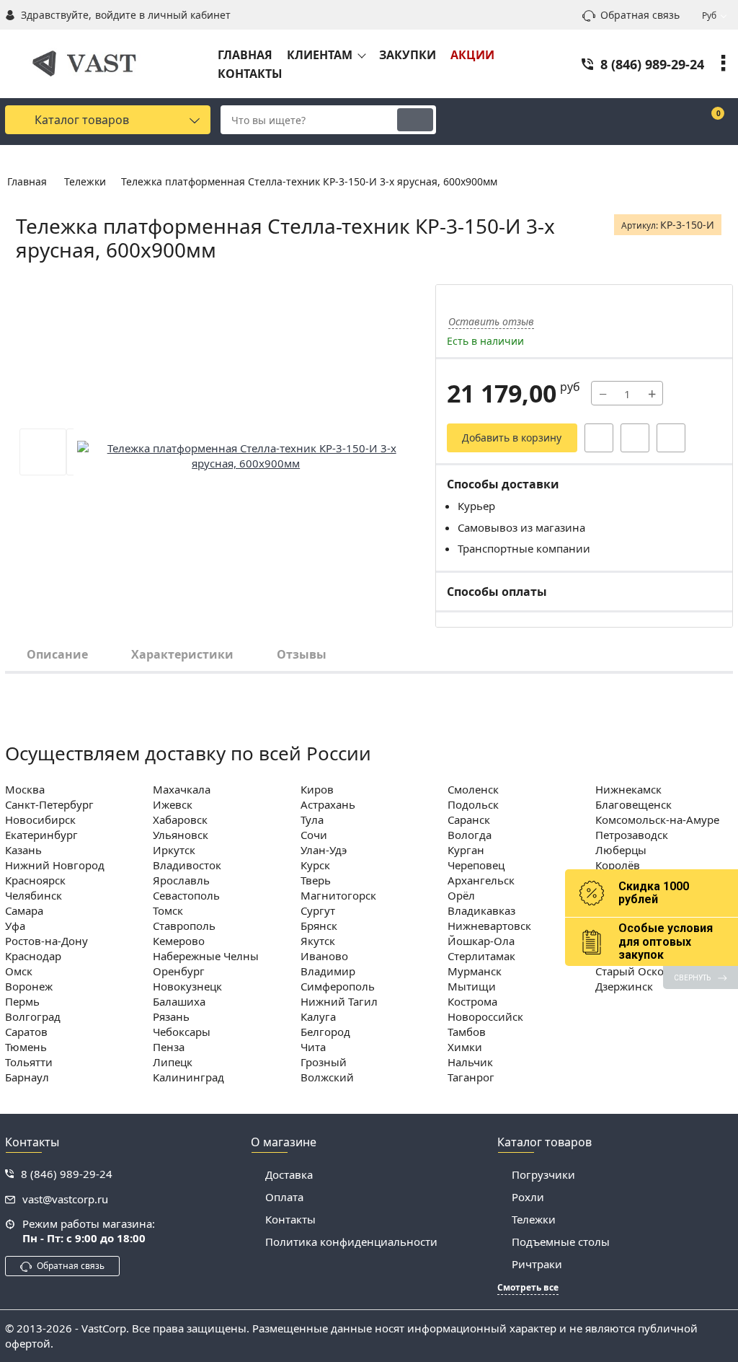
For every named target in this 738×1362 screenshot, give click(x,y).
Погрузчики (543, 1174)
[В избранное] (635, 437)
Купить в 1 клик (598, 437)
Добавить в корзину (511, 437)
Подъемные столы (561, 1241)
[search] (415, 119)
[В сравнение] (671, 437)
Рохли (528, 1197)
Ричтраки (537, 1264)
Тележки (534, 1219)
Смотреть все (528, 1287)
